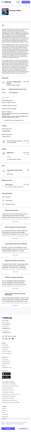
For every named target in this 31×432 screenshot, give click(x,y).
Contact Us (4, 410)
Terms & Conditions (6, 351)
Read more (16, 221)
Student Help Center (7, 367)
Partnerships (5, 416)
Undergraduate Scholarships (9, 396)
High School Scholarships (8, 398)
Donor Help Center (6, 353)
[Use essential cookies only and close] (29, 421)
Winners (4, 365)
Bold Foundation (6, 347)
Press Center (5, 414)
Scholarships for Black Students (9, 400)
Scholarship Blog (6, 363)
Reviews (4, 418)
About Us (4, 408)
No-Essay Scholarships (7, 388)
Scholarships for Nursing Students (10, 386)
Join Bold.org (26, 2)
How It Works (5, 345)
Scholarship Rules (6, 361)
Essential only (22, 428)
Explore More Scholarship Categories (11, 402)
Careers (4, 412)
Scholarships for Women (8, 392)
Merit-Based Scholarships (8, 390)
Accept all (8, 428)
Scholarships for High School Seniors (11, 394)
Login (18, 2)
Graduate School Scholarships (9, 383)
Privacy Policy (20, 423)
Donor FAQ (4, 349)
